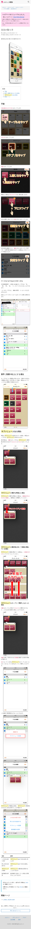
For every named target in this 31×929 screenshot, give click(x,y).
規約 (19, 919)
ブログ (24, 917)
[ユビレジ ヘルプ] (7, 2)
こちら (26, 882)
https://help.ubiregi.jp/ (18, 17)
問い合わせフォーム (15, 910)
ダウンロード (16, 917)
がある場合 (11, 95)
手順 (5, 91)
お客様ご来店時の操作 (9, 899)
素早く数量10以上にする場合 (12, 93)
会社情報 (12, 919)
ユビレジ (7, 917)
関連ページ (7, 97)
